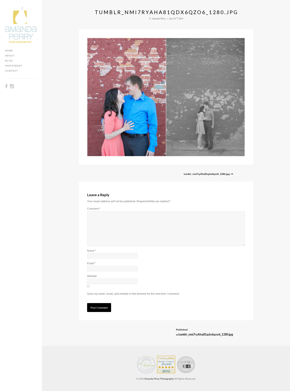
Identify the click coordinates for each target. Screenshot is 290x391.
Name (91, 250)
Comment (93, 208)
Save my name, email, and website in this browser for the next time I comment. (133, 293)
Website (92, 276)
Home (9, 50)
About (10, 55)
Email (91, 263)
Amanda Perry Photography (159, 378)
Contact (11, 70)
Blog (9, 60)
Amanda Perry (159, 18)
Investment (13, 65)
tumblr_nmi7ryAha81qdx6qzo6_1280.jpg (207, 174)
